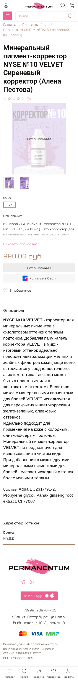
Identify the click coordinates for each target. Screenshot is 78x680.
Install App (34, 596)
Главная (10, 24)
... (46, 24)
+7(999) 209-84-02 (39, 610)
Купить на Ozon (42, 278)
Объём (7, 198)
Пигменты (30, 24)
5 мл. (9, 205)
